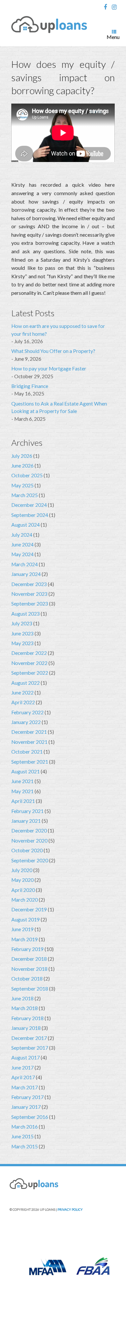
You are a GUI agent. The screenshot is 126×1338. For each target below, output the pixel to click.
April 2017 (23, 1077)
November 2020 (29, 841)
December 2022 (29, 653)
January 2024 (26, 574)
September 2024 (29, 515)
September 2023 (29, 603)
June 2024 (22, 544)
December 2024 (29, 505)
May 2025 (22, 485)
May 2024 (22, 554)
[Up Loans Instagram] (116, 7)
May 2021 (22, 791)
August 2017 (25, 1057)
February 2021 (27, 811)
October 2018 (27, 979)
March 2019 (24, 939)
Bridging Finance (29, 386)
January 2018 (26, 1028)
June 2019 (22, 929)
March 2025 (24, 495)
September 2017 (29, 1048)
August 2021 (25, 771)
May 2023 (22, 643)
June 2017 (22, 1067)
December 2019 (29, 909)
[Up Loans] (49, 24)
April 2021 (23, 801)
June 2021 (22, 781)
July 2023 (21, 623)
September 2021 (29, 762)
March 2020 (24, 900)
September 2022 (29, 673)
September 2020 (29, 860)
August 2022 (25, 683)
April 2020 (23, 890)
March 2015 (24, 1146)
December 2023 (29, 584)
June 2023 (22, 633)
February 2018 (27, 1018)
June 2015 (22, 1136)
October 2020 (27, 850)
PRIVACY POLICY (70, 1209)
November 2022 (29, 663)
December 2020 (29, 830)
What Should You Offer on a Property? (53, 351)
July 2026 (21, 456)
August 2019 (25, 919)
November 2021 (29, 742)
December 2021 (29, 732)
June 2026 (22, 466)
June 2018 (22, 998)
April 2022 (23, 702)
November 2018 (29, 969)
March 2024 (24, 564)
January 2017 (26, 1107)
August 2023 (25, 614)
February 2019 (27, 949)
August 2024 (25, 525)
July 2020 (21, 870)
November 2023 (29, 594)
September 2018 (29, 989)
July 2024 (21, 535)
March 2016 (24, 1127)
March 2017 (24, 1087)
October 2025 (27, 475)
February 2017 (27, 1097)
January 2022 (26, 722)
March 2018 (24, 1008)
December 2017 (29, 1038)
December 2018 (29, 959)
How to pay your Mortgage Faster (48, 368)
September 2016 (29, 1117)
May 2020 (22, 880)
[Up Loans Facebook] (107, 7)
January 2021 (26, 821)
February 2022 (27, 712)
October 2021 (27, 752)
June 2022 (22, 692)
